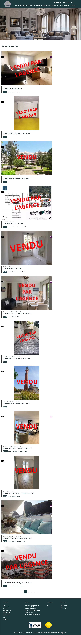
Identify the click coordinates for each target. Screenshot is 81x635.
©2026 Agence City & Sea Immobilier (23, 632)
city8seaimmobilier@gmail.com (32, 614)
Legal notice (37, 632)
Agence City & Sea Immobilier (32, 605)
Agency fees (44, 632)
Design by (65, 633)
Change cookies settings (54, 632)
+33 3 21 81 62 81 (29, 612)
